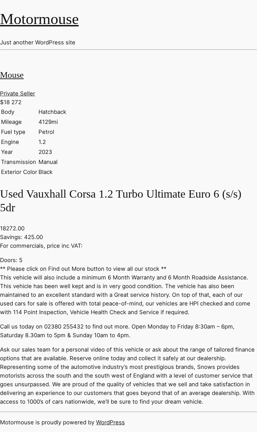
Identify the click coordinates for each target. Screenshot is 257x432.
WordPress (110, 422)
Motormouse (39, 18)
